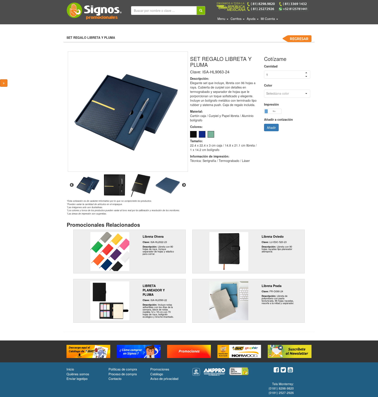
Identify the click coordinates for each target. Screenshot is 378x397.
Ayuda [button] (251, 18)
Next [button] (184, 185)
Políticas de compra (122, 369)
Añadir (271, 127)
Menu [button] (221, 18)
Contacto (114, 378)
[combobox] (287, 93)
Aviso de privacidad (164, 378)
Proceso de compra (122, 374)
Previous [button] (72, 185)
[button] (306, 93)
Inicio (70, 369)
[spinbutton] (287, 74)
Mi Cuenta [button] (268, 18)
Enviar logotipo (77, 378)
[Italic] (200, 10)
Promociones (159, 369)
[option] (128, 111)
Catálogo (156, 374)
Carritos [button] (236, 18)
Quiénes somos (77, 374)
